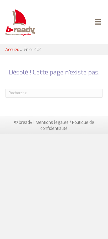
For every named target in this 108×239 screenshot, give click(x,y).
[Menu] (97, 22)
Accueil (12, 49)
